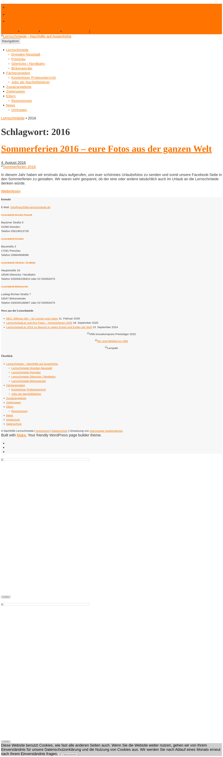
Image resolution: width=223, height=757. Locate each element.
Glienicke (50, 31)
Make (21, 435)
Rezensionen (21, 101)
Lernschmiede (17, 50)
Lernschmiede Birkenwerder (14, 286)
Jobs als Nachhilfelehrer (30, 82)
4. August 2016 (13, 162)
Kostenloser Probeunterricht (33, 77)
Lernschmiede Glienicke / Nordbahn (18, 262)
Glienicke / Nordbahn (28, 63)
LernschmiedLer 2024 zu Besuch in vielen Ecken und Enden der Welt (49, 327)
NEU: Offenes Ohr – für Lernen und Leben (32, 318)
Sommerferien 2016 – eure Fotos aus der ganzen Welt (106, 149)
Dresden (9, 31)
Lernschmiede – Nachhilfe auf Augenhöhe (32, 363)
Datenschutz (14, 423)
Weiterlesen (11, 191)
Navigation (10, 41)
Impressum (13, 419)
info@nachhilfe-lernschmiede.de (30, 207)
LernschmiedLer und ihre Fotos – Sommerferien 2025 (39, 322)
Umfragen (19, 110)
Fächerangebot (18, 73)
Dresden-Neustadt (25, 54)
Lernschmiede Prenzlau (12, 238)
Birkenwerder (75, 31)
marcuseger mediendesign (106, 430)
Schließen (6, 597)
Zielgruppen (15, 91)
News (10, 105)
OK (60, 754)
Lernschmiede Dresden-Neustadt (16, 215)
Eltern (11, 96)
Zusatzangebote (18, 87)
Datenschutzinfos (70, 754)
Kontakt (101, 31)
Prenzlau (29, 31)
